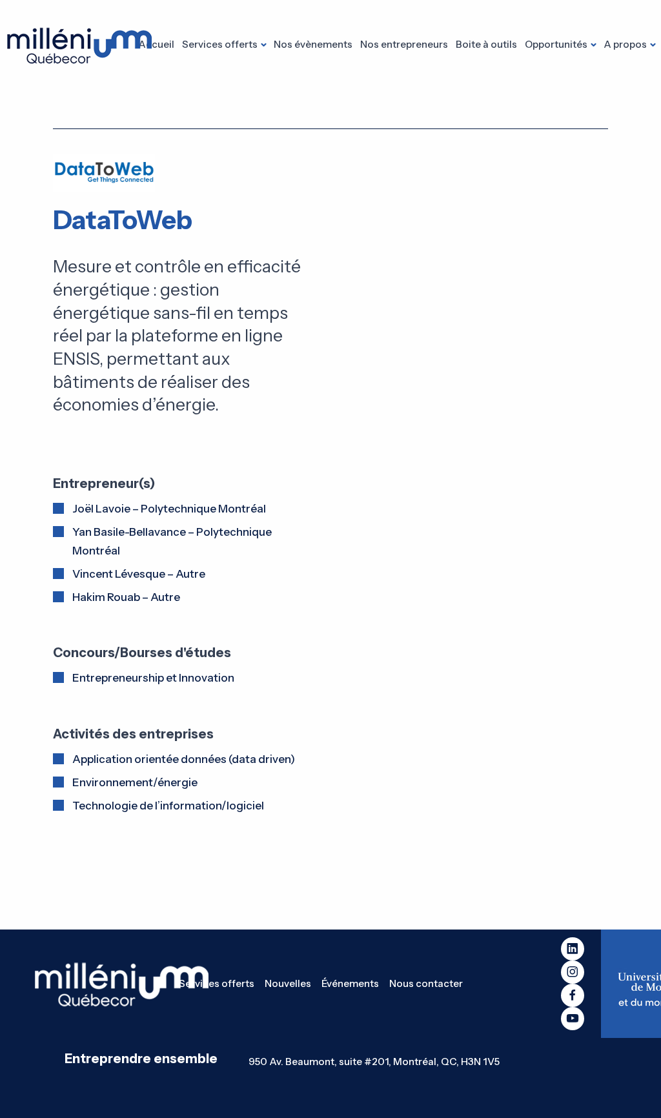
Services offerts (220, 44)
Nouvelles (288, 983)
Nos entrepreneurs (404, 44)
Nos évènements (313, 44)
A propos (625, 44)
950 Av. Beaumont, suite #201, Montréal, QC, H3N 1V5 (374, 1061)
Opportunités (556, 44)
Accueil (156, 44)
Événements (350, 983)
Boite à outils (486, 44)
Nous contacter (426, 983)
